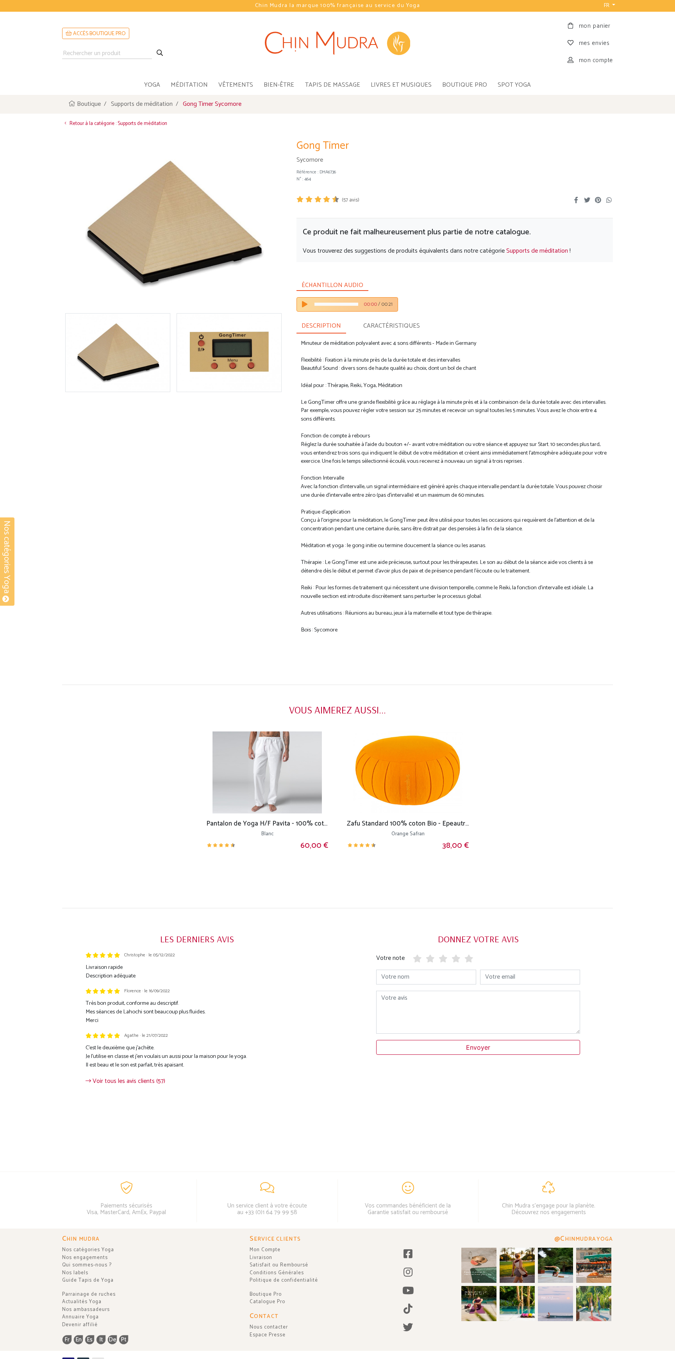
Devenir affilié (80, 1325)
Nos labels (75, 1273)
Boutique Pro (266, 1294)
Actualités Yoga (82, 1302)
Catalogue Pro (267, 1302)
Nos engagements (85, 1258)
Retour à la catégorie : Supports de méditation (117, 123)
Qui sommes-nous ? (87, 1265)
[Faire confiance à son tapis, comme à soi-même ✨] (555, 1265)
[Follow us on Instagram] (408, 1273)
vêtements (235, 85)
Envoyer (478, 1047)
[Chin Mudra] (338, 43)
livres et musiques (401, 85)
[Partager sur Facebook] (576, 200)
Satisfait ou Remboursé (279, 1265)
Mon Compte (265, 1250)
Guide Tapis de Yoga (88, 1280)
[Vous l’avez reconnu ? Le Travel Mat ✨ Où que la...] (593, 1303)
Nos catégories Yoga (88, 1250)
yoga (152, 85)
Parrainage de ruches (89, 1294)
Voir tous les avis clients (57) (128, 1081)
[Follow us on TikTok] (408, 1309)
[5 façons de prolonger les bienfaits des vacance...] (478, 1265)
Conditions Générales (277, 1273)
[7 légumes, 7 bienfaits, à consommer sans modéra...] (593, 1265)
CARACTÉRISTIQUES (391, 326)
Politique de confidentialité (284, 1280)
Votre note (390, 958)
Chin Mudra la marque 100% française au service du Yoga (337, 5)
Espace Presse (268, 1335)
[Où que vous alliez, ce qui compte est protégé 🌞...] (517, 1265)
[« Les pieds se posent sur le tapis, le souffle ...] (478, 1303)
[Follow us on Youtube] (408, 1291)
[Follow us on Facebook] (408, 1254)
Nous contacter (269, 1327)
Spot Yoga (514, 85)
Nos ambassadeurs (86, 1309)
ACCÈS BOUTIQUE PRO (99, 33)
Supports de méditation (537, 251)
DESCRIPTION (321, 326)
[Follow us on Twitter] (408, 1328)
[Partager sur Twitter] (587, 200)
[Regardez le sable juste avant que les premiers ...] (555, 1303)
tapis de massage (332, 85)
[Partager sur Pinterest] (598, 200)
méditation (189, 85)
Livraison (261, 1258)
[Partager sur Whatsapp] (609, 200)
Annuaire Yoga (80, 1317)
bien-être (279, 85)
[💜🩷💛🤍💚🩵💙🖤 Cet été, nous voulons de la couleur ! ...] (517, 1303)
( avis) (350, 200)
